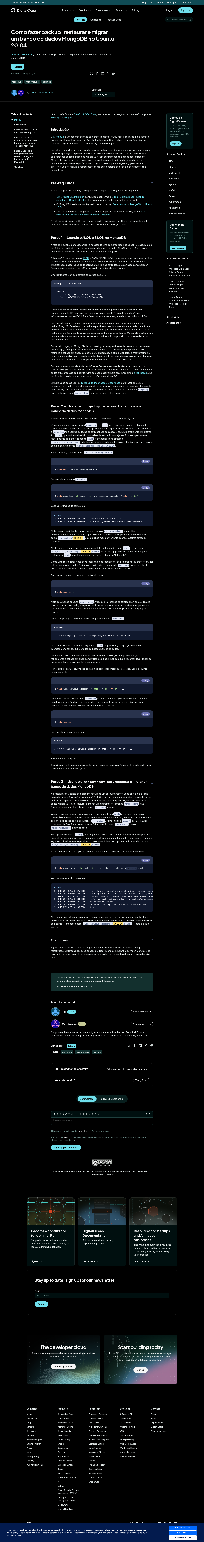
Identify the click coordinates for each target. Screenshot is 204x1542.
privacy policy (75, 1530)
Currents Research (97, 1431)
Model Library (64, 1439)
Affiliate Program (34, 1444)
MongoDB (27, 54)
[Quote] (89, 1114)
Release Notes (95, 1473)
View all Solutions (128, 1456)
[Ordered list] (86, 1114)
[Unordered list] (83, 1114)
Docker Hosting (127, 1435)
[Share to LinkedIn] (102, 73)
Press (29, 1448)
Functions (62, 1452)
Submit (41, 1304)
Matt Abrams (46, 92)
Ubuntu (172, 167)
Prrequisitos (20, 125)
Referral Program (34, 1439)
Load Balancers (65, 1460)
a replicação (140, 372)
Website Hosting (127, 1427)
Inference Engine (65, 1427)
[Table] (95, 1114)
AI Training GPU (127, 1414)
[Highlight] (72, 1114)
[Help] (149, 1114)
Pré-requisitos (62, 183)
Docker (172, 196)
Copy (145, 461)
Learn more (88, 1261)
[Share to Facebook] (97, 73)
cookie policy (139, 1532)
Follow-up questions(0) (112, 1098)
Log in (169, 10)
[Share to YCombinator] (108, 73)
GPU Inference (126, 1418)
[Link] (66, 1114)
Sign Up (35, 1261)
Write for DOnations (61, 117)
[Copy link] (113, 73)
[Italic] (57, 1114)
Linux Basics (175, 172)
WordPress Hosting (128, 1448)
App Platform (63, 1456)
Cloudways (63, 1505)
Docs (151, 2)
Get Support (171, 2)
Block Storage (64, 1473)
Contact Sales (186, 2)
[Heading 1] (75, 1114)
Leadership (32, 1418)
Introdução (60, 129)
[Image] (69, 1114)
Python (172, 184)
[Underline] (60, 1114)
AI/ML (172, 161)
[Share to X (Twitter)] (91, 73)
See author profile (142, 1011)
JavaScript (174, 178)
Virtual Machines (127, 1452)
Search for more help (137, 1069)
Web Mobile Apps (128, 1444)
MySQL (172, 190)
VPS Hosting (125, 1422)
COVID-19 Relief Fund (84, 114)
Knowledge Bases (66, 1414)
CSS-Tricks (94, 1422)
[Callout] (92, 1114)
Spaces (61, 1469)
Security (30, 1460)
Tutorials (80, 19)
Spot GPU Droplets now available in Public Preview (35, 2)
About (29, 1414)
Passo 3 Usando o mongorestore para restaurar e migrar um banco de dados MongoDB (24, 156)
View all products (63, 1366)
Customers (31, 1431)
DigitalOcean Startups (98, 1435)
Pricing (92, 1460)
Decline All (182, 1532)
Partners (30, 1435)
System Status (157, 1427)
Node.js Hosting (127, 1439)
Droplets (61, 1444)
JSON (86, 258)
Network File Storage (67, 1477)
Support (154, 1414)
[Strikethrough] (63, 1114)
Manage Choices (183, 1537)
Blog (144, 2)
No (145, 1080)
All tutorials (174, 207)
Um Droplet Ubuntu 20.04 (70, 197)
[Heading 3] (81, 1114)
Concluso (18, 167)
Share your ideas (159, 1431)
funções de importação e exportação (100, 382)
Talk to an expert (177, 213)
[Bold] (54, 1114)
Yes (137, 1080)
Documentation (95, 1469)
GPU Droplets (64, 1418)
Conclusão (59, 940)
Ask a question (114, 1069)
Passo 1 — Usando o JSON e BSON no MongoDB (88, 237)
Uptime (61, 1486)
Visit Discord (178, 248)
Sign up (184, 10)
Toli (32, 92)
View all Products (65, 1509)
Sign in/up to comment (66, 1147)
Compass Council (96, 1444)
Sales (153, 1418)
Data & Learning (65, 1431)
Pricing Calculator (97, 1465)
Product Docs (113, 19)
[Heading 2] (78, 1114)
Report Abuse (157, 1422)
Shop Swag (94, 1482)
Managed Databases (67, 1465)
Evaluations (63, 1435)
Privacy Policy (33, 1456)
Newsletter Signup (97, 1452)
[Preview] (147, 1114)
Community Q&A (96, 1418)
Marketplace (94, 1456)
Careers (159, 2)
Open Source (95, 1448)
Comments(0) (87, 1098)
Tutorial (17, 66)
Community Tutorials (98, 1414)
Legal (29, 1452)
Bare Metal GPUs (65, 1422)
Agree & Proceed (183, 1528)
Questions (95, 19)
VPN (122, 1431)
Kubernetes (175, 202)
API (59, 1482)
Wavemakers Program (99, 1439)
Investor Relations (35, 1465)
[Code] (98, 1114)
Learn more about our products (72, 986)
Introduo (18, 120)
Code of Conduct (97, 1477)
